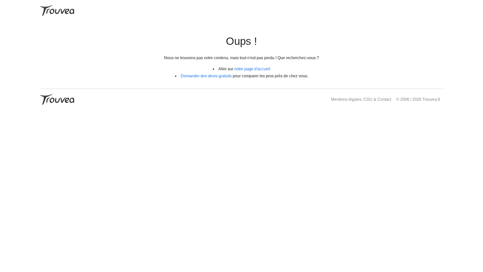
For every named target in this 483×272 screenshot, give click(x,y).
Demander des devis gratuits (206, 76)
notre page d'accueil (252, 69)
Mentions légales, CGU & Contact (361, 99)
